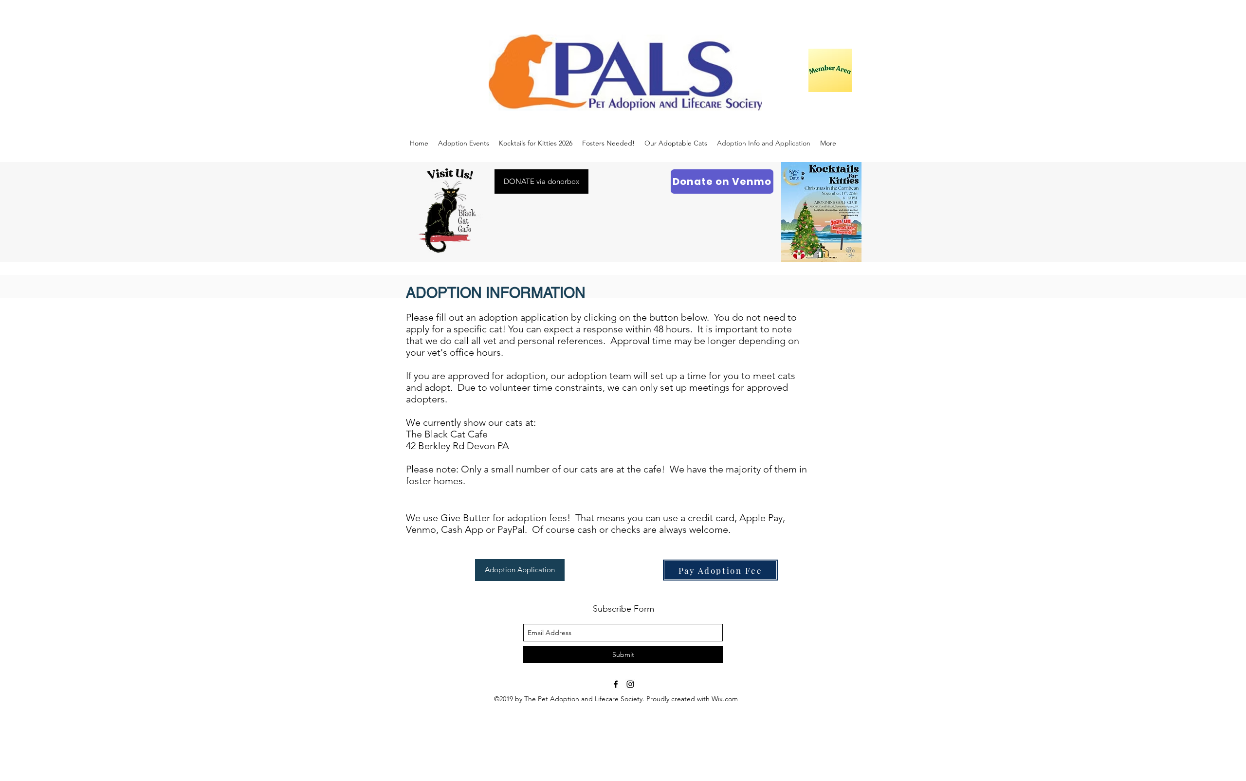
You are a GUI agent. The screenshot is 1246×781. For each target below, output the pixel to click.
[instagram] (630, 684)
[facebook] (616, 684)
